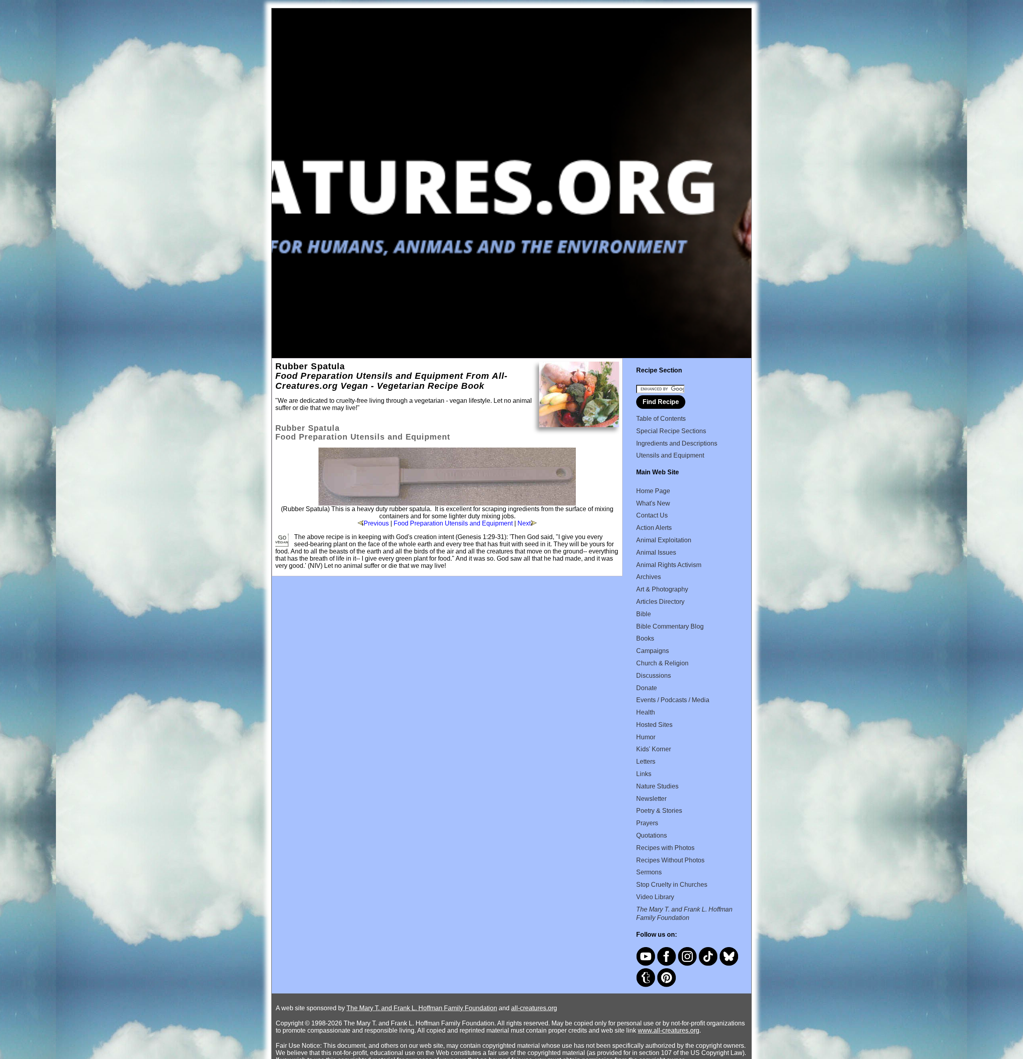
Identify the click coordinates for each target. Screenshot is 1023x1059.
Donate (646, 688)
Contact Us (652, 515)
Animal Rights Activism (668, 564)
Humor (645, 737)
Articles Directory (660, 601)
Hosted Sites (654, 724)
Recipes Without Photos (670, 860)
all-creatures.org (534, 1008)
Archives (648, 576)
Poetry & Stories (659, 810)
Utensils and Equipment (670, 455)
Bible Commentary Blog (670, 626)
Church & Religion (662, 663)
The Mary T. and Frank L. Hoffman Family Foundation (421, 1008)
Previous (376, 523)
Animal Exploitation (663, 540)
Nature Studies (657, 786)
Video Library (655, 897)
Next (524, 523)
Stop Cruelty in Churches (671, 884)
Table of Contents (661, 418)
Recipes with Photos (665, 847)
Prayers (647, 823)
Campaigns (652, 650)
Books (645, 638)
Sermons (649, 872)
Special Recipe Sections (671, 431)
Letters (645, 761)
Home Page (653, 491)
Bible (643, 614)
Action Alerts (654, 527)
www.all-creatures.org (668, 1030)
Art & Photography (662, 589)
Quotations (651, 835)
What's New (653, 503)
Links (643, 773)
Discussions (653, 675)
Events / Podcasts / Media (672, 700)
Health (645, 712)
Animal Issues (656, 552)
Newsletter (651, 798)
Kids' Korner (653, 749)
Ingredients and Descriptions (676, 443)
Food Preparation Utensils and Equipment (453, 523)
